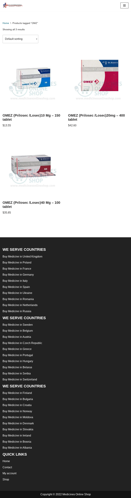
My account (9, 473)
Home (6, 23)
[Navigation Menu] (124, 5)
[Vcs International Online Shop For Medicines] (14, 5)
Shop (6, 479)
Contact (7, 467)
